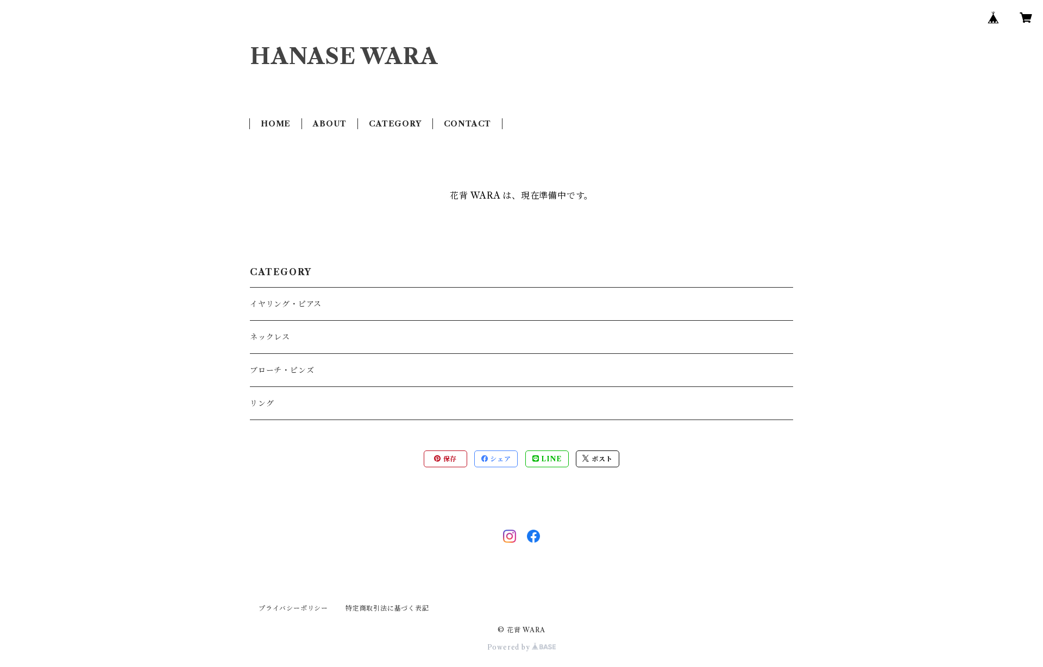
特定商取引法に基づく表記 (387, 608)
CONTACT (468, 124)
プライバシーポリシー (293, 608)
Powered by (509, 647)
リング (262, 403)
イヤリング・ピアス (286, 304)
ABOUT (330, 124)
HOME (276, 124)
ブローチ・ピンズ (282, 370)
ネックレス (270, 337)
